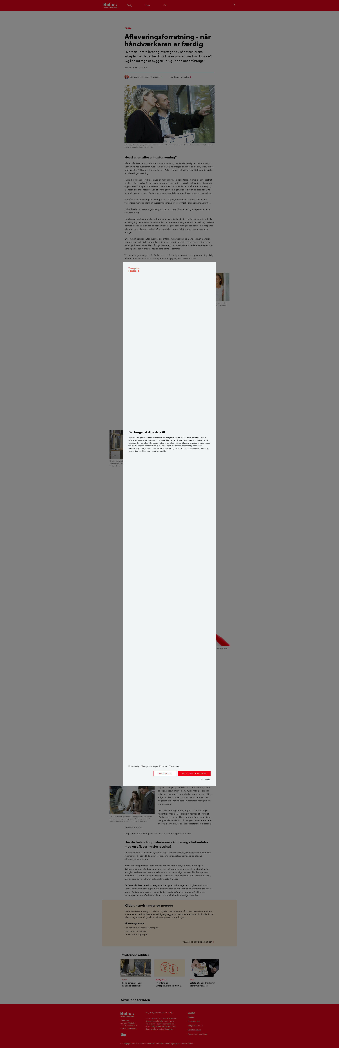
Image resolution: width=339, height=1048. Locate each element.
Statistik (164, 766)
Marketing (175, 766)
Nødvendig (134, 766)
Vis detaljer (205, 779)
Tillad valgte (165, 773)
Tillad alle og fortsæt (194, 773)
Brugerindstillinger (150, 766)
